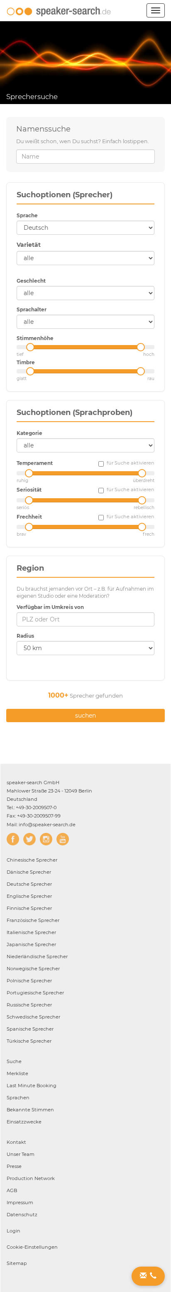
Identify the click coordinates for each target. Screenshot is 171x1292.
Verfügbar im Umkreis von (50, 607)
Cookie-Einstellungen (32, 1247)
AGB (12, 1190)
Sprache (27, 215)
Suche (14, 1061)
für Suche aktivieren (130, 463)
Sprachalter (31, 309)
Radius (25, 636)
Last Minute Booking (31, 1085)
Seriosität (29, 490)
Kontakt (16, 1142)
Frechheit (29, 517)
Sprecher (32, 860)
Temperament (35, 463)
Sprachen (18, 1098)
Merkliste (17, 1073)
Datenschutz (22, 1214)
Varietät (29, 244)
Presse (14, 1166)
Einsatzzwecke (24, 1122)
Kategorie (29, 433)
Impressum (20, 1202)
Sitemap (17, 1263)
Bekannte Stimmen (30, 1110)
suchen (85, 715)
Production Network (31, 1178)
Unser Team (20, 1154)
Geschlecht (31, 281)
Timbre (26, 362)
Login (13, 1231)
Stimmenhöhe (35, 338)
